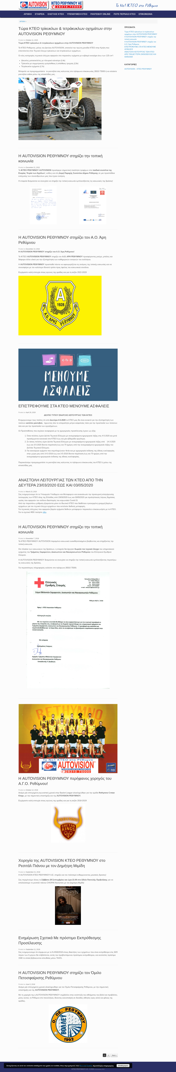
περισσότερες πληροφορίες (103, 1066)
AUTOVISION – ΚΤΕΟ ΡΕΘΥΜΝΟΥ (138, 69)
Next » (114, 1055)
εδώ (44, 512)
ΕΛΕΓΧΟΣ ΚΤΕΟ (56, 14)
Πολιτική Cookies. (86, 1066)
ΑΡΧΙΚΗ (28, 14)
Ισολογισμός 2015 (99, 1069)
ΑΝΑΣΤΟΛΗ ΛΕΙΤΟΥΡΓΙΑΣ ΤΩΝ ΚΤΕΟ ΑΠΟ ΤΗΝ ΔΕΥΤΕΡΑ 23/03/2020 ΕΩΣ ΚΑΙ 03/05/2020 (140, 54)
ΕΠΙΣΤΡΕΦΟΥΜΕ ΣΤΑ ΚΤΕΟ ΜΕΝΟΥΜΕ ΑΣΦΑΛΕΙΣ (63, 406)
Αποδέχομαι (123, 1065)
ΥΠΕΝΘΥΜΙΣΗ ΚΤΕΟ (77, 14)
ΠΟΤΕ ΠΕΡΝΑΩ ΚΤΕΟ (124, 14)
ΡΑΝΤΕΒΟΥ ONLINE (100, 14)
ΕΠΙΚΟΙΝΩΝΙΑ (145, 14)
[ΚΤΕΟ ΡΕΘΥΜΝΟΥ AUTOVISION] (50, 5)
